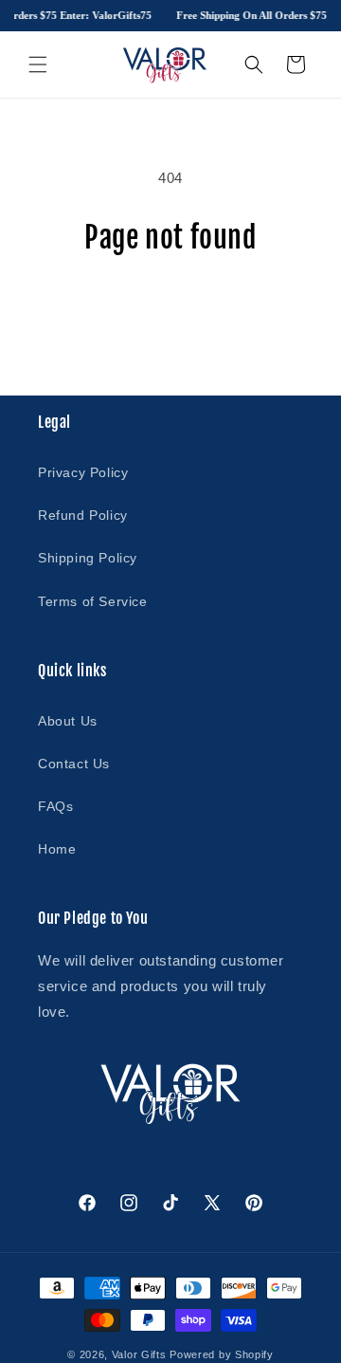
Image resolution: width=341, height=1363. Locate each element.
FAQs (55, 806)
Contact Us (74, 763)
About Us (68, 720)
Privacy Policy (83, 472)
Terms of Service (93, 601)
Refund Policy (83, 515)
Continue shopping (170, 307)
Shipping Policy (87, 557)
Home (57, 848)
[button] (38, 64)
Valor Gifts (139, 1354)
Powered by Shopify (222, 1354)
